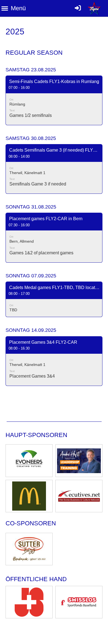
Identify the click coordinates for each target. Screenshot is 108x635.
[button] (54, 100)
